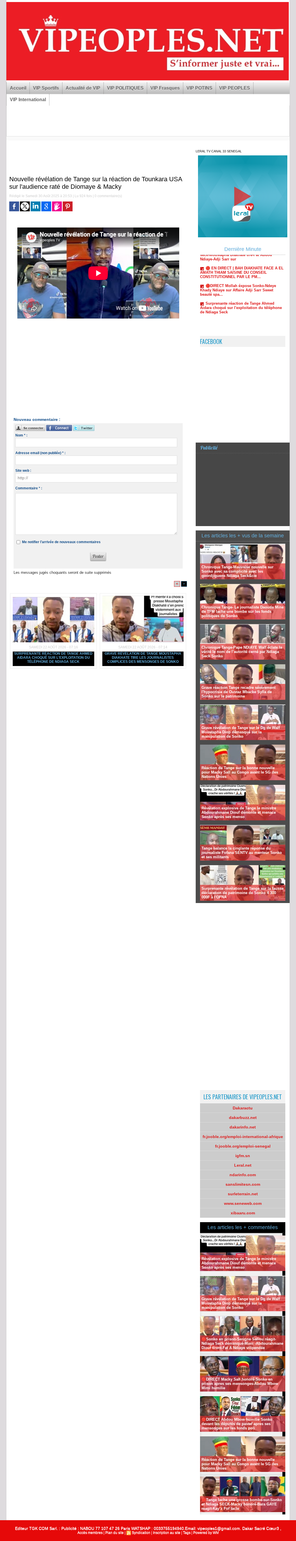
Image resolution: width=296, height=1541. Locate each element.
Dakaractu (243, 1108)
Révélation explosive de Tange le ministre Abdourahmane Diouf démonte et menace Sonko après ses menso (238, 812)
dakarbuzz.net (243, 1117)
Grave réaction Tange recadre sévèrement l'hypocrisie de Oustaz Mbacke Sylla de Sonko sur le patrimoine (238, 691)
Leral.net (242, 1165)
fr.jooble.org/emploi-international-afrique (243, 1136)
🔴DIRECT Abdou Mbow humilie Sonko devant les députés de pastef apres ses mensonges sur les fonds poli (236, 1423)
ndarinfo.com (243, 1174)
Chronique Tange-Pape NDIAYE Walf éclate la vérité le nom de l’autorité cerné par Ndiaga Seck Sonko (241, 651)
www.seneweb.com (243, 1203)
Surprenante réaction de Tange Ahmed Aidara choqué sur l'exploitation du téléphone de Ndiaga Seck (53, 658)
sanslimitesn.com (242, 1184)
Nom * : (21, 435)
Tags (186, 1533)
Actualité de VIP (83, 88)
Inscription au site (166, 1533)
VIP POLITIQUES (125, 88)
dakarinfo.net (243, 1127)
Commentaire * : (28, 488)
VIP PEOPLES (234, 88)
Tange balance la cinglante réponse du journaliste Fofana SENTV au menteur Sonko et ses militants (241, 852)
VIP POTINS (199, 88)
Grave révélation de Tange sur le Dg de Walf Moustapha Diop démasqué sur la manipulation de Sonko (240, 732)
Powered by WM (206, 1533)
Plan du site (114, 1533)
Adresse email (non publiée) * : (40, 453)
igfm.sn (242, 1155)
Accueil (18, 88)
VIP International (28, 99)
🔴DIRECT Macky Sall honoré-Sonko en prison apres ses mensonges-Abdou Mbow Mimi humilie (239, 1383)
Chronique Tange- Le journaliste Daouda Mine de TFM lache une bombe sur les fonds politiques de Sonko (242, 611)
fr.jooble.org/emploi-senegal (243, 1146)
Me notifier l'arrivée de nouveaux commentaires (61, 542)
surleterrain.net (243, 1194)
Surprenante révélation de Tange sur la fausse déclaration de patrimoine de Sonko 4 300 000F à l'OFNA (242, 892)
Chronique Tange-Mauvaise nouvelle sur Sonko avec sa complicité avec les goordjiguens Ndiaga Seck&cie (237, 571)
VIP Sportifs (46, 88)
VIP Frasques (165, 88)
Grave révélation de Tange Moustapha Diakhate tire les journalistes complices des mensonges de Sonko (143, 658)
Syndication (141, 1533)
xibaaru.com (243, 1213)
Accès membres (90, 1533)
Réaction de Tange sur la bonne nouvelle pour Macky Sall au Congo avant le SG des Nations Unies (239, 772)
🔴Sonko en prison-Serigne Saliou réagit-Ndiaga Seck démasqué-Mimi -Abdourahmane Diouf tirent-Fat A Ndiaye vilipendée (242, 1343)
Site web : (23, 471)
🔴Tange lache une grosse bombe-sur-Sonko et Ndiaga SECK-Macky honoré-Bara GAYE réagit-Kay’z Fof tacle (241, 1504)
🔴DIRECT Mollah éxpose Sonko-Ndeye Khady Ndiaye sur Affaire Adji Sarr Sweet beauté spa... (238, 266)
